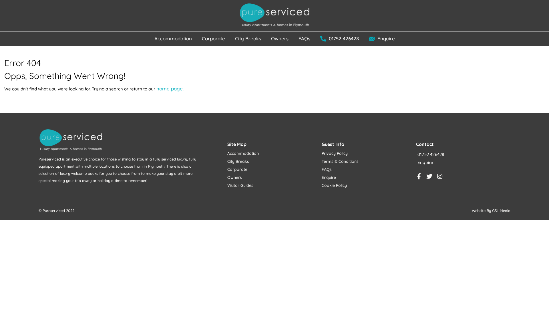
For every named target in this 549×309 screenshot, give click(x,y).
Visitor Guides (240, 185)
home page (169, 89)
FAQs (327, 169)
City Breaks (238, 161)
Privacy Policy (335, 153)
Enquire (329, 177)
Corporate (237, 169)
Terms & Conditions (340, 161)
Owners (234, 177)
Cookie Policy (334, 185)
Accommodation (243, 153)
